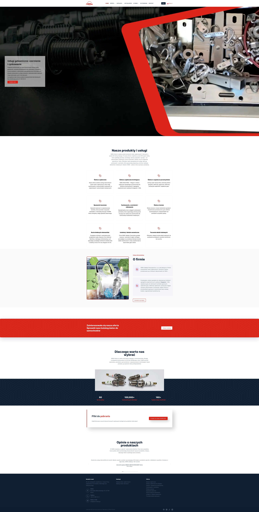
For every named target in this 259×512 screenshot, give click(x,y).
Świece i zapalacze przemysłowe (154, 485)
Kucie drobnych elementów (153, 492)
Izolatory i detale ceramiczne (153, 494)
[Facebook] (164, 509)
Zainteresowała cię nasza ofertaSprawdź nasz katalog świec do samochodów (103, 328)
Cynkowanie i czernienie (152, 487)
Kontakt (151, 3)
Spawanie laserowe (151, 490)
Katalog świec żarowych (122, 483)
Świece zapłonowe (151, 482)
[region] (129, 71)
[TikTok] (169, 509)
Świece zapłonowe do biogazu (154, 483)
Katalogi (119, 3)
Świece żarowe (150, 489)
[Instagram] (166, 509)
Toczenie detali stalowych (153, 496)
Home (107, 3)
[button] (88, 464)
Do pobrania (143, 3)
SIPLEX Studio (111, 509)
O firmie (135, 3)
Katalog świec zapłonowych (123, 482)
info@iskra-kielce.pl (95, 501)
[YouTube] (172, 509)
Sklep (163, 3)
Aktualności (128, 3)
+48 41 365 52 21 (94, 497)
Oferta (112, 3)
